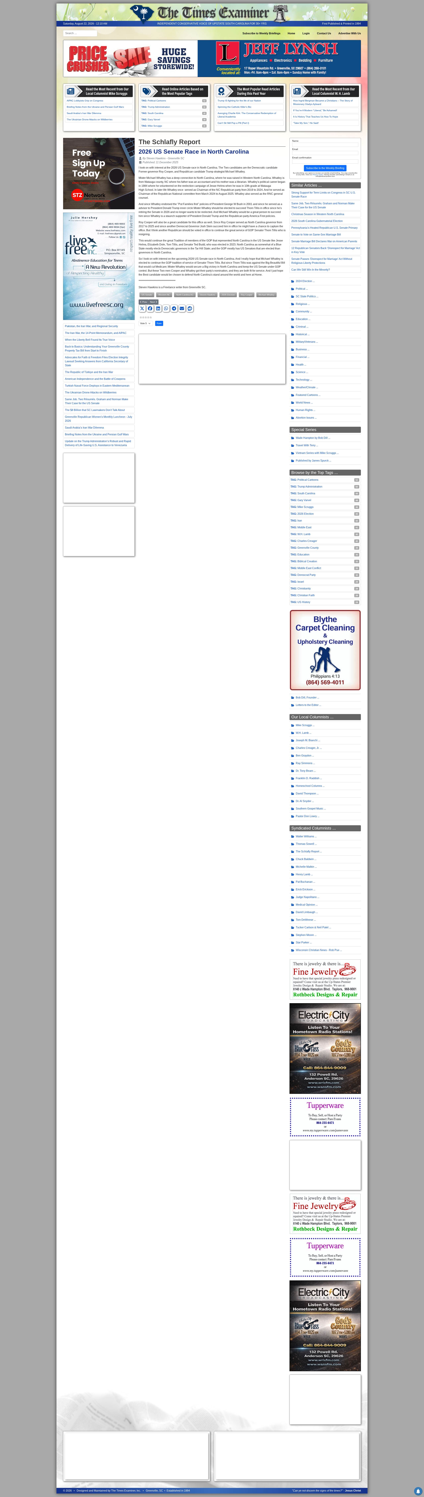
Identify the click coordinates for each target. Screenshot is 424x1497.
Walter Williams (305, 836)
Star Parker (302, 942)
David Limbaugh (305, 912)
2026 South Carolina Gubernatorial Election (317, 221)
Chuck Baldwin (305, 859)
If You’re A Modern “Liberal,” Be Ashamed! (315, 110)
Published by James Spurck (312, 460)
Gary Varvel (154, 119)
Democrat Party (306, 575)
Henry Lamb (303, 874)
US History (303, 602)
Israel (300, 581)
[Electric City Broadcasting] (325, 1048)
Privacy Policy (318, 174)
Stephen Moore (305, 935)
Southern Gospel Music (309, 808)
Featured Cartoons (307, 395)
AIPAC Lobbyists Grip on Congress (85, 100)
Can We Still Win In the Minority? (310, 269)
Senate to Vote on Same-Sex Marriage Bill (316, 234)
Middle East (304, 527)
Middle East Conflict (309, 568)
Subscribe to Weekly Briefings (261, 33)
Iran (299, 520)
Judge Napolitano (306, 897)
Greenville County (308, 547)
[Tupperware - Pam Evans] (325, 1116)
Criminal (301, 326)
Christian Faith (306, 595)
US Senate (147, 294)
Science (300, 372)
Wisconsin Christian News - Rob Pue (317, 950)
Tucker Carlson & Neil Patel (312, 927)
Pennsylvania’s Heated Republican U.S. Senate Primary (324, 227)
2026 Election (228, 294)
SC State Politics (306, 296)
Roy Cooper (246, 294)
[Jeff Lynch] (212, 58)
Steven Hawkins (207, 294)
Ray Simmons (304, 763)
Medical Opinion (305, 904)
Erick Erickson (304, 889)
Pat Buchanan (304, 881)
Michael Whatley (266, 294)
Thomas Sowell (305, 843)
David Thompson (306, 793)
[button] (142, 308)
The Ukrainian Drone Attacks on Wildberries (89, 119)
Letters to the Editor (307, 705)
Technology (302, 379)
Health (300, 364)
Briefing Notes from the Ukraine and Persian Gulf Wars (95, 107)
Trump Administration (159, 107)
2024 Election (304, 281)
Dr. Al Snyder (303, 801)
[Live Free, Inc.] (99, 266)
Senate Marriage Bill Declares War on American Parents (324, 241)
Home (291, 33)
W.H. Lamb (303, 534)
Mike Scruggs (155, 125)
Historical (301, 334)
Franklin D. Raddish (307, 778)
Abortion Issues (305, 417)
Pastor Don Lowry (306, 816)
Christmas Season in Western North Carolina (317, 214)
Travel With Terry (306, 445)
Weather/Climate (306, 387)
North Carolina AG (184, 294)
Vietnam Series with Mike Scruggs (316, 453)
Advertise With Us (349, 33)
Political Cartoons (157, 100)
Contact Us (324, 33)
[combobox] (80, 33)
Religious (301, 304)
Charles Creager (307, 541)
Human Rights (304, 410)
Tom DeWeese (304, 919)
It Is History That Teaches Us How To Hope (315, 116)
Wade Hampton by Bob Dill (312, 437)
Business (301, 349)
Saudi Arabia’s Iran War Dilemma (84, 113)
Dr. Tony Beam (304, 770)
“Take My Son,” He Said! (306, 123)
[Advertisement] (99, 478)
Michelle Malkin (305, 866)
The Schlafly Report (307, 851)
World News (303, 402)
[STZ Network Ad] (99, 173)
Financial (301, 357)
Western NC (164, 294)
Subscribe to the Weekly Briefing (325, 168)
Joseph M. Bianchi (307, 740)
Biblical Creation (307, 561)
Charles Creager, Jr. (307, 748)
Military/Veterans (305, 341)
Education (302, 319)
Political (300, 288)
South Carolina (155, 113)
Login (306, 33)
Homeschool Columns (309, 785)
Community (302, 311)
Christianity (304, 588)
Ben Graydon (303, 755)
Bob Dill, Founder (306, 697)
